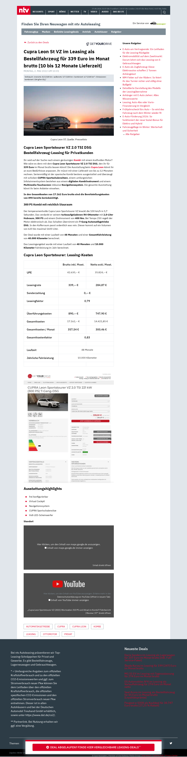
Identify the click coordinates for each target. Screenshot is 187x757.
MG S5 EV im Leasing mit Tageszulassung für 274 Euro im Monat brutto (149, 675)
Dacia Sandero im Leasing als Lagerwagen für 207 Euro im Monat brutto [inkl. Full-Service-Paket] (149, 657)
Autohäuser (100, 31)
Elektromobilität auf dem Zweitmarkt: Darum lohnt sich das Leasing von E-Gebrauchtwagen (143, 60)
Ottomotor (50, 634)
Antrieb (86, 31)
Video (94, 11)
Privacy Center (171, 755)
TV (85, 11)
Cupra (61, 626)
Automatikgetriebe (38, 626)
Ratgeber (116, 31)
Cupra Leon (97, 167)
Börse (62, 11)
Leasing (31, 634)
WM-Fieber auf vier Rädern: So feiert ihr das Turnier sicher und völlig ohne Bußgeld (142, 81)
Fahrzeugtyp (31, 31)
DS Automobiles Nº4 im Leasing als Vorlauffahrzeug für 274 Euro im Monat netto (147, 684)
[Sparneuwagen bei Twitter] (171, 743)
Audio (105, 11)
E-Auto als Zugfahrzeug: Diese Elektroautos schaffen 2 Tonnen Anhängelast (139, 70)
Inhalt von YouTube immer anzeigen (70, 600)
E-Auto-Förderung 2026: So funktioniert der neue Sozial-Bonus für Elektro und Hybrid (143, 120)
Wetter (75, 11)
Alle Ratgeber (133, 134)
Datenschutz (158, 755)
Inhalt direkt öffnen (102, 565)
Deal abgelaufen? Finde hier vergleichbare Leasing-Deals (95, 747)
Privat (68, 634)
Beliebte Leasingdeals (66, 31)
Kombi (77, 160)
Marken (46, 31)
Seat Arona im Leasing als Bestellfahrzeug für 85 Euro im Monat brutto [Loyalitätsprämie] (149, 694)
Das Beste (118, 11)
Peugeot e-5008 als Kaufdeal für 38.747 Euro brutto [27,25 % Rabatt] (148, 704)
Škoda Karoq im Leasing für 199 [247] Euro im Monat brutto (150, 667)
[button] (23, 10)
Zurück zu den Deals (38, 42)
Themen (14, 743)
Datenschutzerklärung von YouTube (83, 596)
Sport (51, 11)
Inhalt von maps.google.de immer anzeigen (70, 547)
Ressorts (38, 11)
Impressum (147, 755)
